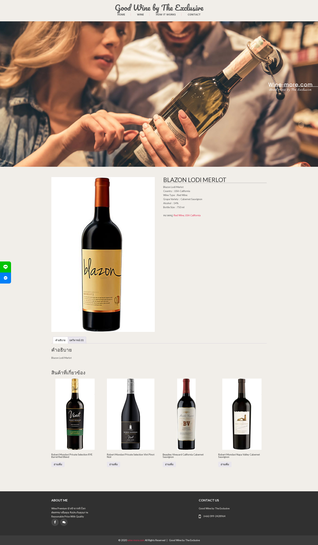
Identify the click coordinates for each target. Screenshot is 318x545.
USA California (193, 215)
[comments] (64, 522)
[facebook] (55, 522)
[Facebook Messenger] (5, 278)
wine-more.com (136, 540)
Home (121, 14)
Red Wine (179, 215)
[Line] (5, 266)
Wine (140, 14)
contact (194, 14)
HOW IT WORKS (166, 14)
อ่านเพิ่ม (58, 464)
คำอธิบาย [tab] (60, 340)
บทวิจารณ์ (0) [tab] (76, 340)
